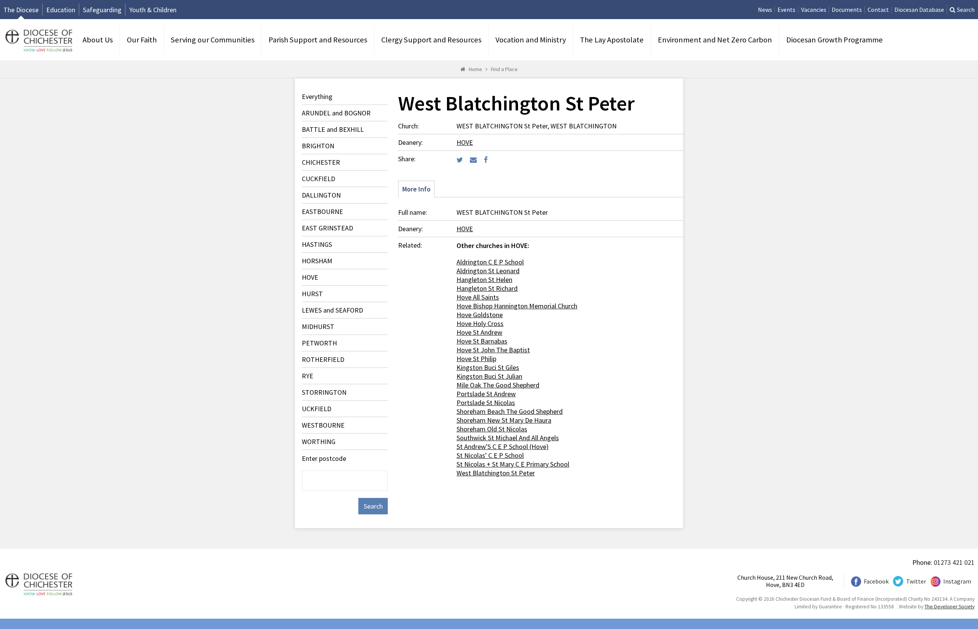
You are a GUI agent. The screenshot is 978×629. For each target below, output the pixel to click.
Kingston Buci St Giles (488, 367)
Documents (847, 9)
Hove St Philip (476, 358)
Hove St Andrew (479, 332)
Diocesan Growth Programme (834, 40)
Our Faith (142, 40)
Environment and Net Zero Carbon (715, 40)
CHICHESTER (321, 162)
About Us (98, 40)
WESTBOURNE (323, 425)
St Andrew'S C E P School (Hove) (503, 446)
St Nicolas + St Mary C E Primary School (513, 464)
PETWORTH (319, 343)
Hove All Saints (478, 297)
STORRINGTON (324, 392)
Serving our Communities (212, 40)
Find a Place (504, 69)
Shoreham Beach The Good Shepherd (510, 411)
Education (60, 9)
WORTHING (318, 441)
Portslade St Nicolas (486, 402)
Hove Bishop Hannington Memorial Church (517, 306)
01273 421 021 (954, 562)
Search (966, 9)
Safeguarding (102, 9)
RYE (307, 375)
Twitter (916, 581)
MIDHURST (318, 326)
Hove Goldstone (480, 314)
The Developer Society (950, 606)
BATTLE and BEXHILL (333, 129)
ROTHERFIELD (323, 359)
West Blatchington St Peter (496, 473)
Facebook (876, 581)
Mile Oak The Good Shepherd (498, 385)
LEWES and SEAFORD (332, 310)
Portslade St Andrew (486, 393)
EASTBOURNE (322, 211)
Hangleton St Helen (484, 279)
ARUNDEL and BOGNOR (336, 113)
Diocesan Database (919, 9)
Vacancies (813, 9)
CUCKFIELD (318, 178)
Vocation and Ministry (530, 40)
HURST (312, 293)
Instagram (957, 581)
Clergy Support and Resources (431, 40)
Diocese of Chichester (37, 40)
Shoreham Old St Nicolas (492, 429)
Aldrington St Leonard (488, 270)
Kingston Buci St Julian (489, 376)
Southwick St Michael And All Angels (508, 437)
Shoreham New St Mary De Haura (504, 420)
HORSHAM (317, 260)
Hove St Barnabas (482, 341)
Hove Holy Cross (480, 323)
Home (475, 69)
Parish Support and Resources (318, 40)
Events (786, 9)
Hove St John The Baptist (493, 349)
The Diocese (21, 9)
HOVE (310, 277)
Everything (317, 96)
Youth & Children (152, 9)
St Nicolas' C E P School (490, 455)
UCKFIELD (316, 408)
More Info (416, 189)
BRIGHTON (318, 145)
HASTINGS (317, 244)
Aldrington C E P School (490, 262)
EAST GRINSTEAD (327, 228)
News (765, 9)
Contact (878, 9)
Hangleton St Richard (487, 288)
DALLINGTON (321, 195)
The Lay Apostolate (612, 40)
